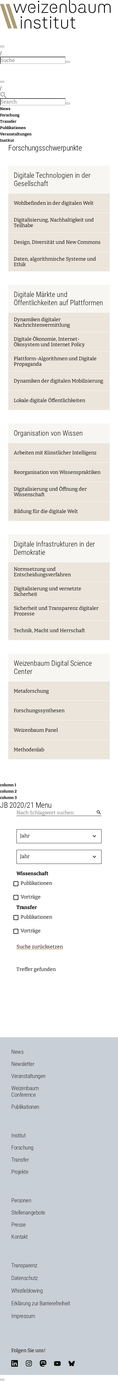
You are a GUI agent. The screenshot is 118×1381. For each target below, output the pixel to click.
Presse (18, 1224)
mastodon (43, 1363)
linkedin (14, 1363)
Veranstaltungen (16, 134)
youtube (57, 1363)
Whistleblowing (27, 1290)
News (5, 109)
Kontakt (19, 1236)
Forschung (9, 115)
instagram (29, 1363)
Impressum (23, 1316)
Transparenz (24, 1265)
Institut (7, 140)
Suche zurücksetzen (39, 947)
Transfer (8, 121)
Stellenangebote (28, 1212)
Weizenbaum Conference (25, 1091)
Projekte (19, 1172)
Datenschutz (24, 1278)
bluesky (71, 1363)
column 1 (8, 785)
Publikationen (13, 127)
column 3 (8, 797)
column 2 (8, 791)
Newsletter (22, 1064)
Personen (21, 1200)
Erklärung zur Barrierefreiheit (40, 1303)
